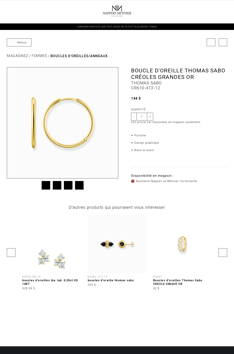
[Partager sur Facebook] (46, 185)
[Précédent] (211, 42)
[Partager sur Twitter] (57, 185)
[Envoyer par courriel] (79, 185)
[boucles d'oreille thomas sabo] (117, 251)
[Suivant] (223, 42)
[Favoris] (27, 268)
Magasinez (17, 56)
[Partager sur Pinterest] (68, 185)
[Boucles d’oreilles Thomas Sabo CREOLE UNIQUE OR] (182, 252)
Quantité (138, 109)
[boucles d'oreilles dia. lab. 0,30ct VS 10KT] (51, 252)
